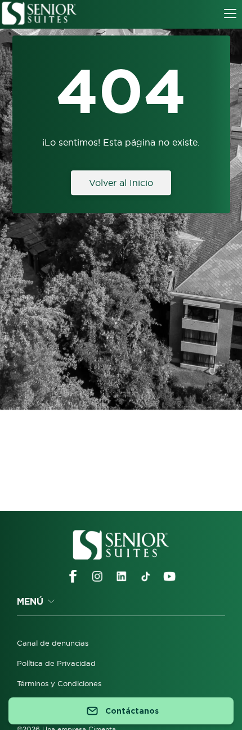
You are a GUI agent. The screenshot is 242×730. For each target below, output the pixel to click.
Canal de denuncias (52, 642)
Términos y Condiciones (59, 683)
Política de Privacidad (56, 663)
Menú (30, 601)
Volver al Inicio (121, 182)
